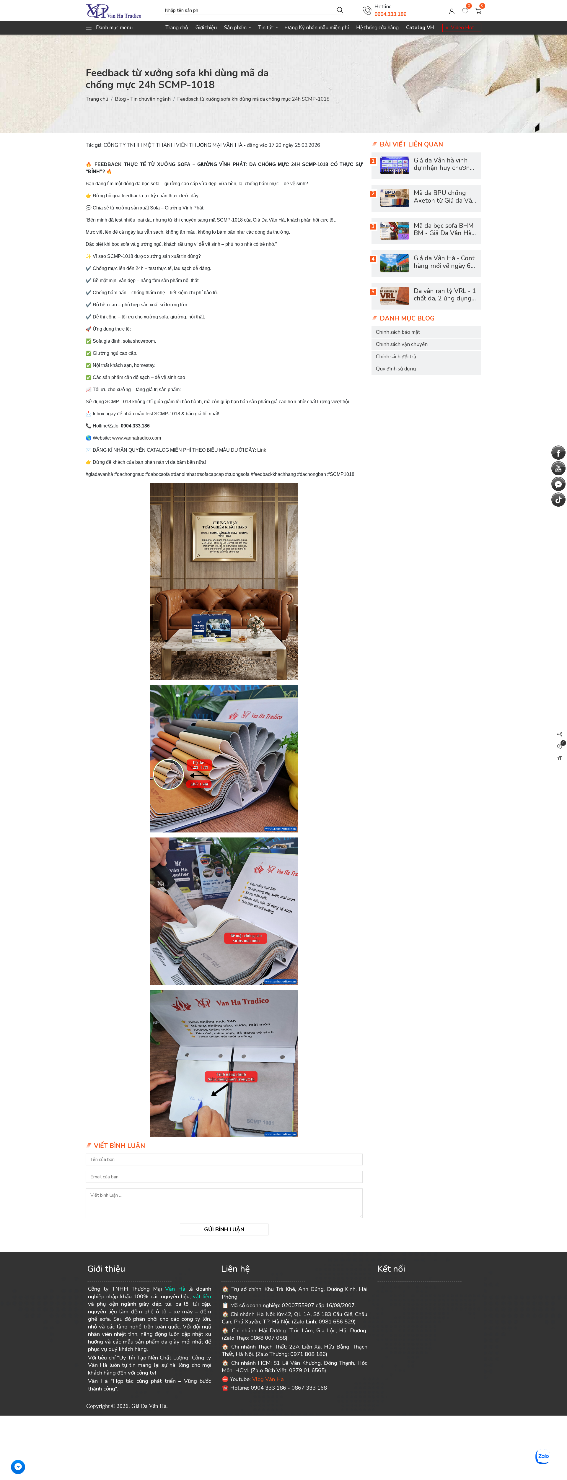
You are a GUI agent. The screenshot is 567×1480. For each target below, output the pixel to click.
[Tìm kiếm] (340, 10)
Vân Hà (175, 1289)
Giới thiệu (206, 27)
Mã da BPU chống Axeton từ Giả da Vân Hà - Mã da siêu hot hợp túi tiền (445, 204)
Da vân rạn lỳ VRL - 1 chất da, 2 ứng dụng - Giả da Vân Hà (445, 298)
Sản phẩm (237, 27)
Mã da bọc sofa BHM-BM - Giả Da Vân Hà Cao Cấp (445, 233)
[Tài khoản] (452, 10)
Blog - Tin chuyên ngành (143, 99)
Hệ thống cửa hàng (377, 27)
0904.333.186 (390, 14)
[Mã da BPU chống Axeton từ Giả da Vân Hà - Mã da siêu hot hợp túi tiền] (394, 198)
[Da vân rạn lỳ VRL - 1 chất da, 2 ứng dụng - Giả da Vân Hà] (394, 296)
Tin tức (268, 27)
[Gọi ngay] (367, 10)
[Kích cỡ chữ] (560, 758)
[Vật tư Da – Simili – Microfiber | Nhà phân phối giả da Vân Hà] (122, 10)
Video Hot (462, 27)
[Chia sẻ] (560, 734)
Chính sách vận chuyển (402, 344)
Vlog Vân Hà (268, 1379)
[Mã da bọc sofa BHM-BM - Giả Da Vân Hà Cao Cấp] (394, 231)
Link (262, 450)
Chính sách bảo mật (398, 331)
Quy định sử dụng (396, 368)
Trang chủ (176, 27)
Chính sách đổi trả (396, 356)
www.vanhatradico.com (136, 437)
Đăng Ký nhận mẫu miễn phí (317, 27)
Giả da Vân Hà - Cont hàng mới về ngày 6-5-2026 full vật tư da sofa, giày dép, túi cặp (444, 269)
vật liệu (202, 1296)
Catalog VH (420, 27)
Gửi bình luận (224, 1229)
